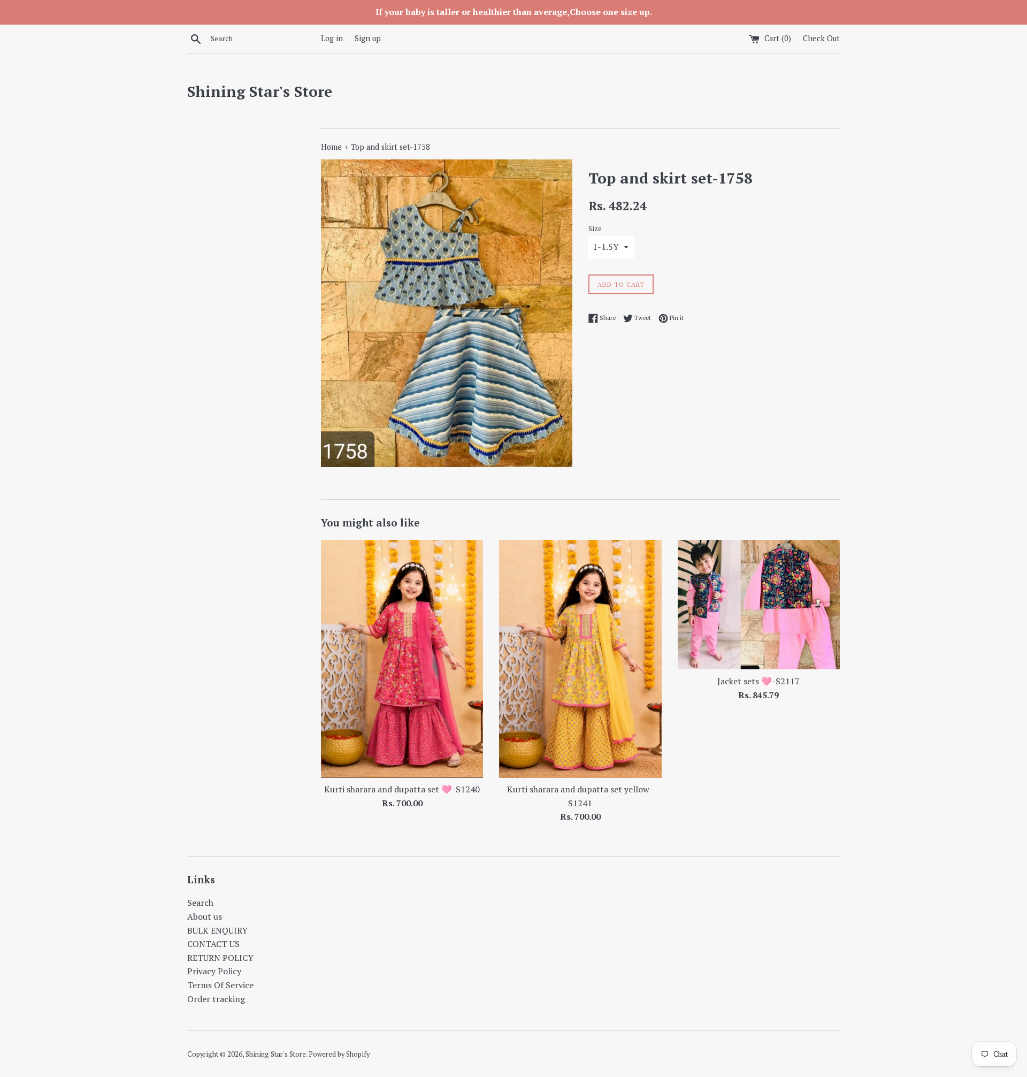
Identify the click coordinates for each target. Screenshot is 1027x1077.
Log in (332, 38)
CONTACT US (213, 944)
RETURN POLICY (220, 958)
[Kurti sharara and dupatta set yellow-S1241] (580, 659)
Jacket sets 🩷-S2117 (758, 681)
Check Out (821, 38)
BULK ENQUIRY (217, 930)
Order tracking (216, 999)
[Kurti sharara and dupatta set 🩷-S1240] (402, 659)
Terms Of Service (220, 985)
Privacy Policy (214, 971)
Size (595, 228)
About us (204, 916)
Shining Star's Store (259, 91)
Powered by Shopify (339, 1054)
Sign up (368, 38)
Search (200, 902)
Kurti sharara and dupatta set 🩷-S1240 (402, 789)
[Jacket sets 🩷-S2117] (759, 605)
